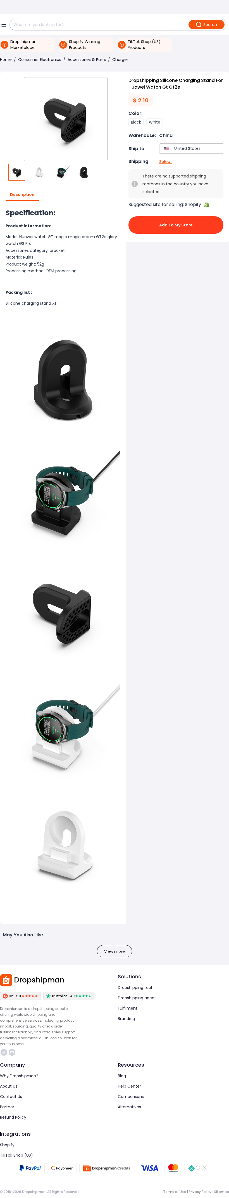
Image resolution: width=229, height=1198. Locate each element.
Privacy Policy (200, 1191)
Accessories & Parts (87, 59)
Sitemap (221, 1191)
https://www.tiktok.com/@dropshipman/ (5, 1052)
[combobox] (193, 148)
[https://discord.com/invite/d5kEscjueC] (12, 1052)
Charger (120, 59)
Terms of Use (174, 1191)
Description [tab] (22, 194)
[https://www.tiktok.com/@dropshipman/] (4, 1052)
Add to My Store (176, 225)
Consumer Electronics (39, 59)
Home (6, 59)
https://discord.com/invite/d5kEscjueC (13, 1052)
